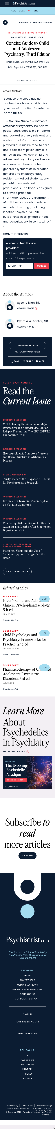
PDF (29, 11)
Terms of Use (27, 1105)
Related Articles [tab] (26, 81)
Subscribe (27, 855)
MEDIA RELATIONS (27, 984)
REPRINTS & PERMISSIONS (27, 989)
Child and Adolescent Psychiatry (35, 22)
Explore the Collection (14, 751)
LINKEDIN (27, 1069)
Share (22, 11)
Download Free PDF (27, 345)
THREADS (27, 1073)
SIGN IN (27, 1014)
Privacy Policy (12, 1105)
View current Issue (17, 571)
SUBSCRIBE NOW (27, 1033)
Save (13, 11)
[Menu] (7, 3)
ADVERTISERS (27, 980)
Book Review (18, 37)
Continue (41, 265)
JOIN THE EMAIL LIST (27, 1021)
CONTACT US (28, 994)
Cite (36, 11)
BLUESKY (28, 1078)
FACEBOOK (27, 1059)
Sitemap (45, 1114)
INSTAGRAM (28, 1064)
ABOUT (27, 975)
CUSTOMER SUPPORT (27, 998)
